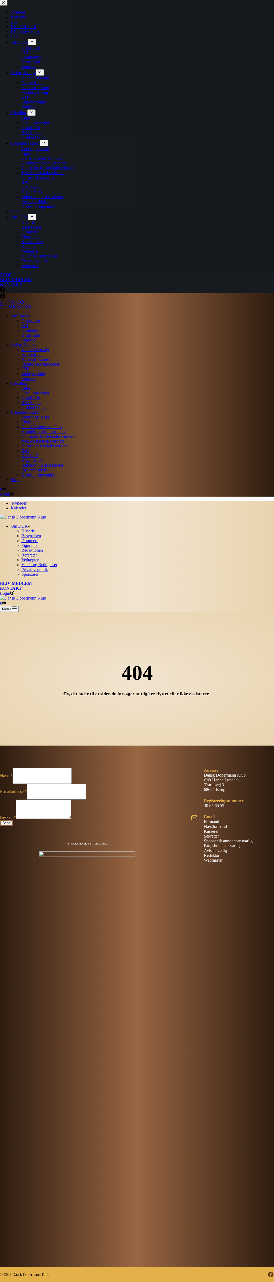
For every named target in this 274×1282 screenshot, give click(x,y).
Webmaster (213, 860)
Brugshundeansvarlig (222, 845)
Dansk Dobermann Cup (41, 426)
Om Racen (20, 316)
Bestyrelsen (31, 535)
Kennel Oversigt (35, 349)
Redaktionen (32, 550)
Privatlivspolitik (34, 569)
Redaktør (211, 855)
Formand (211, 821)
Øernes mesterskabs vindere (44, 446)
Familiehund (32, 330)
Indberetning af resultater (42, 465)
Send (6, 823)
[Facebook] (2, 297)
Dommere (29, 540)
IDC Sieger (31, 402)
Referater (29, 555)
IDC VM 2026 (12, 302)
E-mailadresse (13, 791)
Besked (8, 817)
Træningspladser (35, 417)
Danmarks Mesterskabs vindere (47, 436)
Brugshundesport (25, 412)
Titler (25, 388)
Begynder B (31, 460)
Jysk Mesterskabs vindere (42, 441)
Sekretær (211, 836)
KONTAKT (11, 588)
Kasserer (211, 831)
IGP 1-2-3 (29, 455)
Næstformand (215, 826)
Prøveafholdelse (34, 470)
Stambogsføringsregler (40, 364)
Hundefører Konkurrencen (43, 431)
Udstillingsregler (35, 393)
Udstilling (19, 383)
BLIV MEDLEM (16, 583)
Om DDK (19, 526)
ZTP (25, 369)
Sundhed (28, 340)
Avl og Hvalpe (23, 345)
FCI (24, 325)
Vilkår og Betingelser (39, 564)
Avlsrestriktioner (35, 359)
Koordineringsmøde (38, 475)
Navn (6, 775)
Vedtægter (30, 560)
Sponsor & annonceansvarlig (228, 841)
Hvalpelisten (32, 354)
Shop (15, 479)
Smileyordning (33, 373)
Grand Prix (30, 398)
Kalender (18, 508)
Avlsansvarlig (215, 850)
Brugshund (30, 335)
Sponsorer (30, 574)
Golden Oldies (33, 407)
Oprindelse (30, 320)
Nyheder (19, 503)
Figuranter (30, 422)
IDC (25, 450)
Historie (28, 531)
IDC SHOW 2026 (15, 307)
